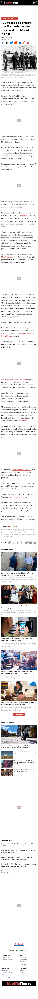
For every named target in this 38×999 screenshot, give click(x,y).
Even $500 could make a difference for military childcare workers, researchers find (17, 703)
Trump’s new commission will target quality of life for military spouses (18, 607)
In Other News (7, 549)
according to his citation (17, 497)
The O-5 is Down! (8, 257)
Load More (19, 714)
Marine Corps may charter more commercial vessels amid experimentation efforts (17, 858)
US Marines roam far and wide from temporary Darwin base (17, 872)
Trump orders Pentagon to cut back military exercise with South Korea (24, 770)
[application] (19, 734)
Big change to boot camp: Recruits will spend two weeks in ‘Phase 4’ (18, 851)
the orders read (22, 216)
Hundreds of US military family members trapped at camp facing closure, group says (18, 865)
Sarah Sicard (7, 37)
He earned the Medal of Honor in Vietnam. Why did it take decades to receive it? (17, 845)
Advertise (5, 970)
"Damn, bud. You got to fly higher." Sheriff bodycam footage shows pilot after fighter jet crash (24, 762)
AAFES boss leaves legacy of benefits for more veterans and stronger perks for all (17, 574)
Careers (22, 973)
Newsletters (23, 959)
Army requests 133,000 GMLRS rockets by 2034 (24, 752)
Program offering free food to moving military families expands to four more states (17, 672)
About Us (23, 970)
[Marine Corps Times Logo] (12, 3)
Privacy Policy (6, 957)
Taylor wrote (22, 421)
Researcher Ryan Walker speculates (14, 379)
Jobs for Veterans (25, 975)
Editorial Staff (6, 977)
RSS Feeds (23, 962)
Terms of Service (7, 959)
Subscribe (23, 957)
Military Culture (9, 18)
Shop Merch (23, 964)
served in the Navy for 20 (21, 469)
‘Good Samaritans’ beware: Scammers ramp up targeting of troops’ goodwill (17, 639)
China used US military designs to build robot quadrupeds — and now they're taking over (15, 746)
